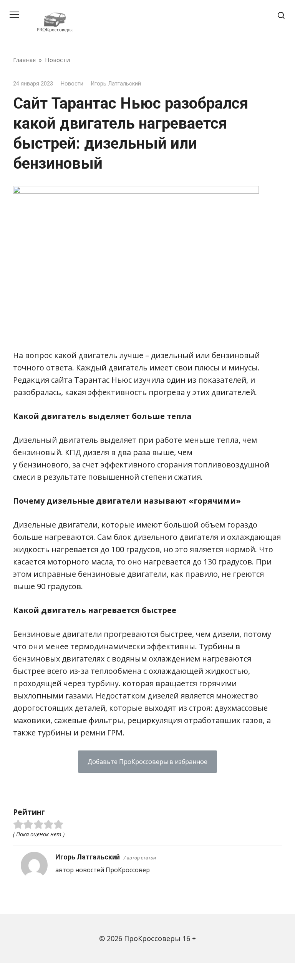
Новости (72, 83)
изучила (148, 380)
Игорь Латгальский (87, 857)
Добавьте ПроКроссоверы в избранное (147, 761)
